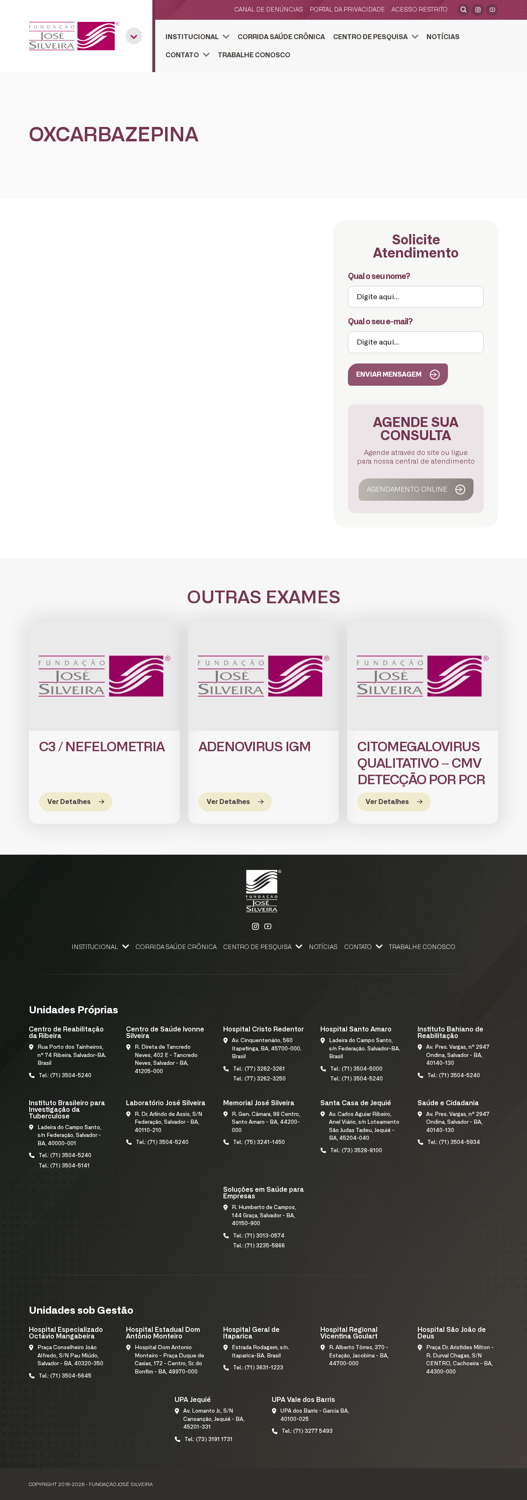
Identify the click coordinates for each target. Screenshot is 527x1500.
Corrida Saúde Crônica (281, 37)
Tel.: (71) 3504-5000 (356, 1069)
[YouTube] (492, 10)
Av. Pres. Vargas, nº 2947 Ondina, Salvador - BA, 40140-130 (458, 1055)
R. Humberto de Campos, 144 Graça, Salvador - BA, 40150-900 (264, 1215)
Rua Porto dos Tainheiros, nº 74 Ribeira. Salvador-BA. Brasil (71, 1055)
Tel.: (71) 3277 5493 (307, 1431)
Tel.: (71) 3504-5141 (64, 1166)
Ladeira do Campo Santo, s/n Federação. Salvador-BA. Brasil (364, 1048)
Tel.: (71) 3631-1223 (258, 1368)
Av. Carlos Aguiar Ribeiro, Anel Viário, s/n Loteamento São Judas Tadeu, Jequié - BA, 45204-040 (364, 1126)
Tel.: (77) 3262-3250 (259, 1079)
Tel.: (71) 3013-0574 (258, 1236)
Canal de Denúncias (268, 10)
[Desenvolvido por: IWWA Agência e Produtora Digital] (487, 1486)
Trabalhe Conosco (254, 55)
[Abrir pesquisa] (463, 10)
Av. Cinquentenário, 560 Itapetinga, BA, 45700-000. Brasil (266, 1048)
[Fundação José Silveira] (74, 36)
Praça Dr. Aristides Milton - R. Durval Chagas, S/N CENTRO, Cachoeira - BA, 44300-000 (460, 1360)
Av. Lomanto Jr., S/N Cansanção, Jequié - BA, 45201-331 (214, 1419)
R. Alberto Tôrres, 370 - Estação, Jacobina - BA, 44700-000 (359, 1355)
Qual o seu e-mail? (380, 322)
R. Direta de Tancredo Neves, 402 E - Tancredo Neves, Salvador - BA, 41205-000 (166, 1059)
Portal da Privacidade (347, 10)
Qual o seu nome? (379, 277)
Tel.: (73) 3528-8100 (356, 1150)
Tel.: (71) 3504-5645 (65, 1376)
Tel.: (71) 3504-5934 (453, 1142)
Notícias (443, 37)
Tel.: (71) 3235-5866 (259, 1246)
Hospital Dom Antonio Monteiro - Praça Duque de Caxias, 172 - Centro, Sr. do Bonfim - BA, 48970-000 (169, 1360)
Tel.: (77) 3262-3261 (259, 1069)
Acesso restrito (420, 10)
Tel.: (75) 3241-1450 (259, 1142)
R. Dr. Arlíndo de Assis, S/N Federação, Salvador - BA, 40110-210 (168, 1122)
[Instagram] (477, 10)
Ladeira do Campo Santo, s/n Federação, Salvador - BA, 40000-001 (69, 1135)
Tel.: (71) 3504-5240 (65, 1075)
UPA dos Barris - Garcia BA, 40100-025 (314, 1415)
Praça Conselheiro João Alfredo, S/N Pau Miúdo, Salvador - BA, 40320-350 (70, 1355)
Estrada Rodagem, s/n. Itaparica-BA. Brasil (260, 1352)
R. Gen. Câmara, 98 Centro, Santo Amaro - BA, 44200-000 (266, 1122)
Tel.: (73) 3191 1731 (208, 1439)
